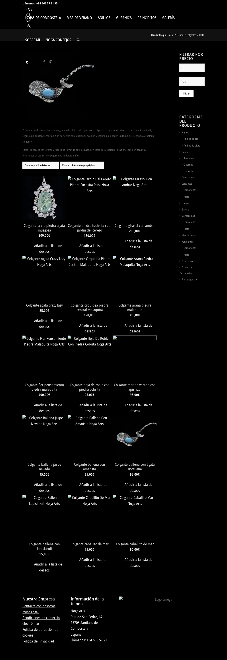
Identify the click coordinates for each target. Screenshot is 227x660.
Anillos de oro (191, 139)
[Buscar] (78, 40)
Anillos (185, 132)
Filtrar (186, 93)
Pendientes (188, 241)
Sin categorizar (190, 279)
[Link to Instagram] (50, 61)
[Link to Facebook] (44, 61)
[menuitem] (43, 18)
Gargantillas (188, 216)
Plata (186, 197)
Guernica (189, 164)
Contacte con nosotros (38, 606)
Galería (186, 209)
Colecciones (188, 158)
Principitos (187, 261)
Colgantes (187, 183)
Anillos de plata (192, 145)
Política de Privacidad (38, 641)
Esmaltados (190, 190)
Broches (186, 152)
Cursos (185, 203)
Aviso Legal (30, 612)
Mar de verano (189, 235)
